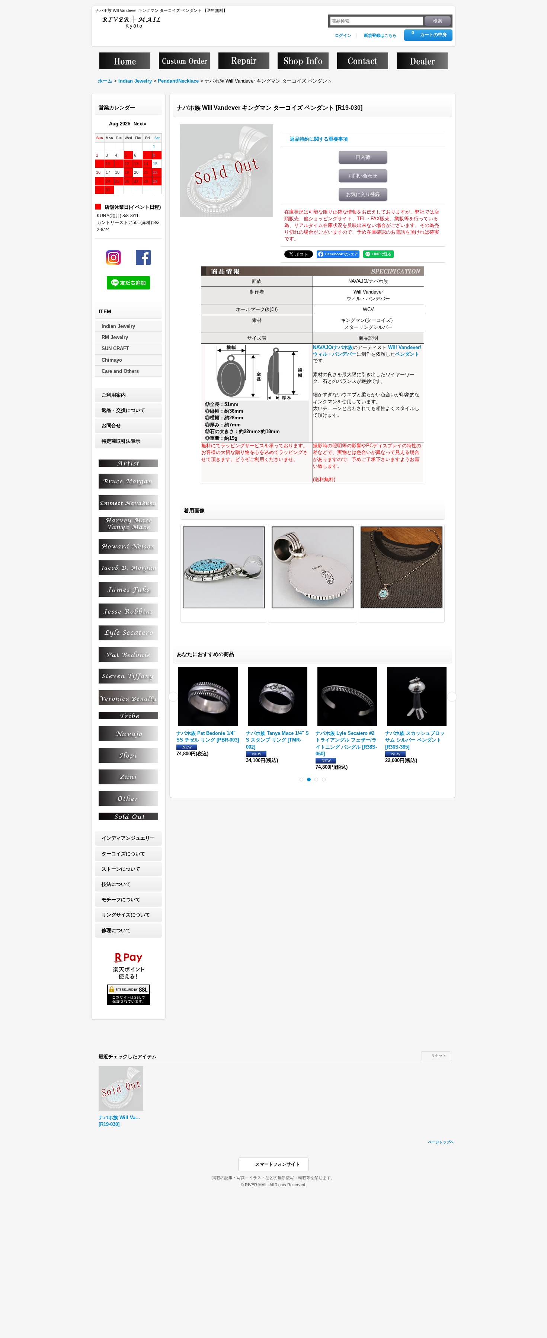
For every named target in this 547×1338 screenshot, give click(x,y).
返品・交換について (123, 410)
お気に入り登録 (363, 194)
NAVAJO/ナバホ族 (333, 347)
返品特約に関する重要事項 (319, 139)
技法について (116, 884)
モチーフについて (121, 899)
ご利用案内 (114, 395)
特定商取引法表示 (121, 441)
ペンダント (407, 354)
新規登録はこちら (380, 35)
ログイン (343, 35)
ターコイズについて (123, 854)
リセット (438, 1055)
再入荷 (363, 157)
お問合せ (111, 425)
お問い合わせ (362, 176)
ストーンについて (121, 869)
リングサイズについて (126, 915)
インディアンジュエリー (128, 838)
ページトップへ (441, 1142)
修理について (116, 930)
